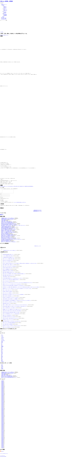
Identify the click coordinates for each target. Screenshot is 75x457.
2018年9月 (2, 442)
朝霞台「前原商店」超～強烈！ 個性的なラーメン (8, 282)
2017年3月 (2, 453)
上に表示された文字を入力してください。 (4, 198)
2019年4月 (2, 438)
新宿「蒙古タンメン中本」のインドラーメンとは (8, 337)
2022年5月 (2, 415)
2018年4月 (2, 445)
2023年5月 (2, 408)
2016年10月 (2, 456)
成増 (1, 366)
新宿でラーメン (5, 9)
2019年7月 (2, 436)
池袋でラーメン (5, 10)
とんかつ (2, 353)
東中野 (1, 369)
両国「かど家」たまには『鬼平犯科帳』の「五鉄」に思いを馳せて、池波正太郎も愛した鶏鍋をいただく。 (14, 291)
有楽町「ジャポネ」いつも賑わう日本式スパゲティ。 (7, 221)
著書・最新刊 (2, 17)
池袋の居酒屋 (5, 15)
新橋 (1, 368)
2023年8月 (2, 406)
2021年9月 (2, 420)
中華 (3, 11)
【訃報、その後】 (3, 220)
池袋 (2, 370)
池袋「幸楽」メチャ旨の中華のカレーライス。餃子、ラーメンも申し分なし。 (11, 315)
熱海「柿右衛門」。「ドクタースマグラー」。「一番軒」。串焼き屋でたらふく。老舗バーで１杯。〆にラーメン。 (13, 225)
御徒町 (1, 365)
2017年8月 (2, 450)
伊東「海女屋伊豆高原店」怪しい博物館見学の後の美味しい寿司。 (8, 228)
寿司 (1, 363)
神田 (1, 375)
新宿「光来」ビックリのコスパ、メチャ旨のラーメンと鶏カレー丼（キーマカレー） (12, 343)
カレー (2, 355)
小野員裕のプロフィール (4, 4)
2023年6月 (2, 407)
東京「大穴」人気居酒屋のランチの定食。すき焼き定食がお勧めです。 (8, 229)
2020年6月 (2, 429)
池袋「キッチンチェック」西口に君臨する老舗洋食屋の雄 (9, 340)
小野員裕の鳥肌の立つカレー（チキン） (37, 210)
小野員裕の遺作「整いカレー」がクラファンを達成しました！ (9, 250)
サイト (1, 196)
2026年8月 (2, 398)
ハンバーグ (2, 357)
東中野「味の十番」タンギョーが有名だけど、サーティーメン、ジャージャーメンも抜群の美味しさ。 (13, 312)
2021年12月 (2, 418)
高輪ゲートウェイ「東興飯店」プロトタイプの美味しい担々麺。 (8, 232)
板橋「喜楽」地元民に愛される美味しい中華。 (8, 285)
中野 (1, 360)
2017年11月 (2, 448)
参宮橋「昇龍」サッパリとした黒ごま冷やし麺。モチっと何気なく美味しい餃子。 (9, 186)
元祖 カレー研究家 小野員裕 (6, 1)
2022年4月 (2, 416)
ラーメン (3, 358)
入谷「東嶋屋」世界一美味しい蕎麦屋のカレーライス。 (9, 275)
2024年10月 (2, 400)
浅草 (1, 372)
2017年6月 (2, 451)
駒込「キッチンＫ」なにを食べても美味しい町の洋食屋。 (7, 234)
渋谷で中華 (5, 12)
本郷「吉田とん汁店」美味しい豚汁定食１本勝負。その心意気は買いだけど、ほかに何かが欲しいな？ (13, 303)
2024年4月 (2, 401)
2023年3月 (2, 409)
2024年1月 (2, 403)
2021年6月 (2, 422)
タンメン (2, 356)
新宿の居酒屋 (5, 14)
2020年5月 (2, 430)
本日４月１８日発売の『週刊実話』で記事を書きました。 (7, 224)
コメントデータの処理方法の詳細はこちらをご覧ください (20, 202)
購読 (0, 349)
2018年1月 (2, 447)
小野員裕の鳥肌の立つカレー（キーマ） (37, 211)
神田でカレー (5, 6)
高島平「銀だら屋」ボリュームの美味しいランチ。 (6, 237)
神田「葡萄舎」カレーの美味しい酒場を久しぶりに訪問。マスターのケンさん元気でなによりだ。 (11, 239)
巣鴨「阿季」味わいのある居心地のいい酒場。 (6, 240)
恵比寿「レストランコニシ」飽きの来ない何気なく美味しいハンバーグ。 (9, 223)
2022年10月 (2, 412)
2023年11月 (2, 404)
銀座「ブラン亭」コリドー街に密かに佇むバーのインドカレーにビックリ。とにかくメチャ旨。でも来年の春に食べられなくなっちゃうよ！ (17, 300)
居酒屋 (2, 364)
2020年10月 (2, 427)
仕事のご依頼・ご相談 (3, 18)
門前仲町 (2, 377)
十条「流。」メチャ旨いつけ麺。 (4, 233)
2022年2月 (2, 417)
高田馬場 (2, 379)
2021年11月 (2, 419)
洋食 (2, 371)
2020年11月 (2, 426)
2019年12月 (2, 433)
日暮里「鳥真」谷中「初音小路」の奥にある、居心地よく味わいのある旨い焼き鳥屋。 (12, 328)
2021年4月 (2, 423)
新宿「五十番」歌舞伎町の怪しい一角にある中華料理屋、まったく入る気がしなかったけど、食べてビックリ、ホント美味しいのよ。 (17, 318)
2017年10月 (2, 449)
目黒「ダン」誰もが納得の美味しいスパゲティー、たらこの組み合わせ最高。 (11, 331)
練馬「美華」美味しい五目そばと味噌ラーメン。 (6, 236)
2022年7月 (2, 414)
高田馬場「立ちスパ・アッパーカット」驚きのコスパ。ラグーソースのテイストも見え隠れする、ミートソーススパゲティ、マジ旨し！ (17, 306)
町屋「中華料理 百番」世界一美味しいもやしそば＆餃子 (9, 334)
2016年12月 (2, 455)
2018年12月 (2, 440)
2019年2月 (2, 439)
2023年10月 (2, 405)
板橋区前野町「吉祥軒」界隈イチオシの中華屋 (8, 288)
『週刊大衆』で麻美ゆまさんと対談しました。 (6, 226)
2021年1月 (2, 425)
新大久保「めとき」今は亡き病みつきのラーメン (8, 278)
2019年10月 (2, 434)
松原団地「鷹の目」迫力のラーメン (6, 321)
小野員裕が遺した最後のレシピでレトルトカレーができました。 (8, 218)
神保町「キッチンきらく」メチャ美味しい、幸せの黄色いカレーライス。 (9, 235)
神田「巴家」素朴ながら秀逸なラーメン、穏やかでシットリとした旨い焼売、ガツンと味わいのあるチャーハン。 (15, 324)
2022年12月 (2, 411)
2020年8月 (2, 428)
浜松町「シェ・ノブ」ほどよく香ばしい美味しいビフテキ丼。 (8, 231)
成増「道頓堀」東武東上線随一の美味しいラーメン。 (8, 272)
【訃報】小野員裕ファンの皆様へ (6, 294)
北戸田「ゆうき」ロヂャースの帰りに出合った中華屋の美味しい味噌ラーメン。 (11, 297)
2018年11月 (2, 441)
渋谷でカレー (5, 7)
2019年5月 (2, 437)
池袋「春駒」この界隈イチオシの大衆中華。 (7, 309)
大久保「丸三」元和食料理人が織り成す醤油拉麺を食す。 (26, 186)
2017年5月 (2, 452)
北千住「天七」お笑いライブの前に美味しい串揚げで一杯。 (7, 222)
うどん (1, 352)
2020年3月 (2, 431)
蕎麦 (1, 376)
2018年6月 (2, 444)
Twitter (2, 386)
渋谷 (1, 373)
